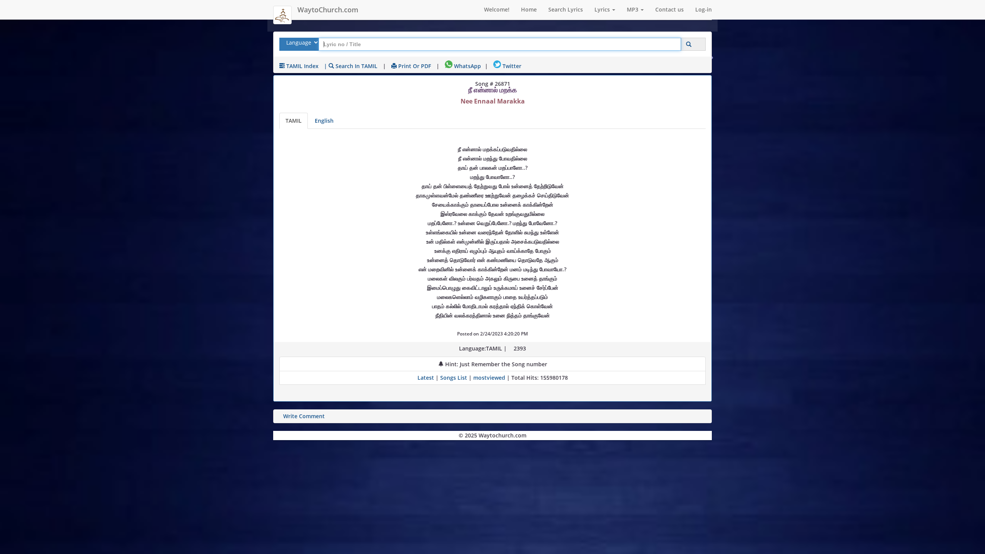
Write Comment (304, 416)
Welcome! (496, 9)
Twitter (511, 66)
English (324, 120)
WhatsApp (466, 66)
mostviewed (489, 377)
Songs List (453, 377)
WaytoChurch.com (327, 9)
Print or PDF (414, 66)
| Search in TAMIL (350, 66)
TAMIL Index (302, 66)
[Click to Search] (688, 44)
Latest (426, 377)
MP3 (633, 9)
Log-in (703, 9)
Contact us (669, 9)
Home (529, 9)
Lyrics (602, 9)
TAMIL (293, 120)
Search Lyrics (565, 9)
